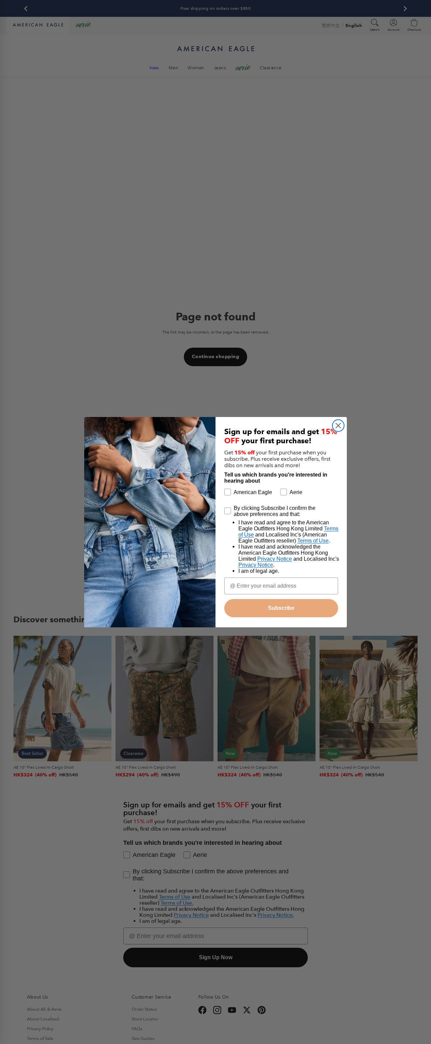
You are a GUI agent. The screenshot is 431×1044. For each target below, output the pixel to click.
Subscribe (281, 608)
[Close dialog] (338, 425)
